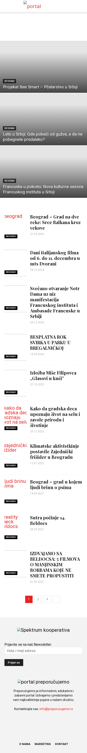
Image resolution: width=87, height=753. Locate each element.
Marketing (43, 744)
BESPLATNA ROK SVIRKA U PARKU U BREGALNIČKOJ (50, 342)
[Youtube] (68, 721)
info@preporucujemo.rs (56, 709)
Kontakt (61, 744)
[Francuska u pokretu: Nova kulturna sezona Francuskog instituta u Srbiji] (43, 172)
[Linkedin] (43, 721)
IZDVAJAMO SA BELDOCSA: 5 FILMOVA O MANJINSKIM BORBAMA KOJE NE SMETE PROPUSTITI (55, 564)
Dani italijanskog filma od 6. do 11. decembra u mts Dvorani (55, 258)
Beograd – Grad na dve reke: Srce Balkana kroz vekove (55, 222)
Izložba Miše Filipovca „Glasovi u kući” (53, 375)
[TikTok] (55, 721)
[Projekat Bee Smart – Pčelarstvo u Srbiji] (43, 67)
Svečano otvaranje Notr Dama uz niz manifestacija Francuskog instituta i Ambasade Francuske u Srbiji (55, 302)
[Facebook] (18, 721)
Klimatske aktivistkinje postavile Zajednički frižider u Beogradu (54, 451)
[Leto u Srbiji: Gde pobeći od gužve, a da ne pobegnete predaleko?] (43, 119)
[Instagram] (31, 721)
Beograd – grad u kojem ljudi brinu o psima (56, 484)
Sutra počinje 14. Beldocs (47, 520)
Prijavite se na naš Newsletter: (28, 644)
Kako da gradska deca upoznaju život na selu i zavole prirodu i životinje (55, 416)
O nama (24, 744)
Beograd (9, 81)
